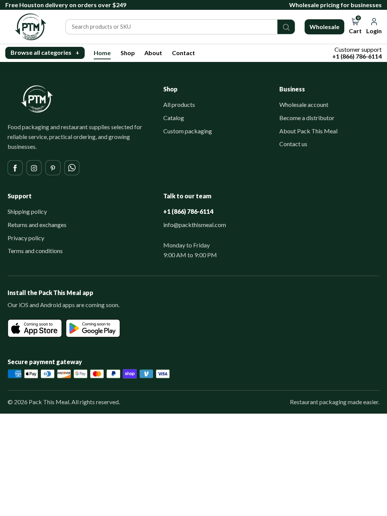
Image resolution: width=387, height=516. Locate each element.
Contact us (293, 143)
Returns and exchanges (37, 224)
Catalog (173, 117)
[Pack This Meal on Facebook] (15, 167)
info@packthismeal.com (194, 224)
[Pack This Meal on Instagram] (34, 167)
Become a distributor (306, 117)
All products (179, 104)
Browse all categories (45, 52)
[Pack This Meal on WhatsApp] (71, 167)
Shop (128, 52)
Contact (183, 52)
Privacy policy (26, 237)
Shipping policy (27, 211)
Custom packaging (187, 130)
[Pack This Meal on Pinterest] (52, 167)
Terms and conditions (35, 250)
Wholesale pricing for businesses (335, 4)
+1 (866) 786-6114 (188, 211)
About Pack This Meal (308, 130)
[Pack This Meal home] (37, 99)
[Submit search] (286, 27)
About (153, 52)
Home (102, 52)
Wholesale (324, 26)
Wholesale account (303, 104)
